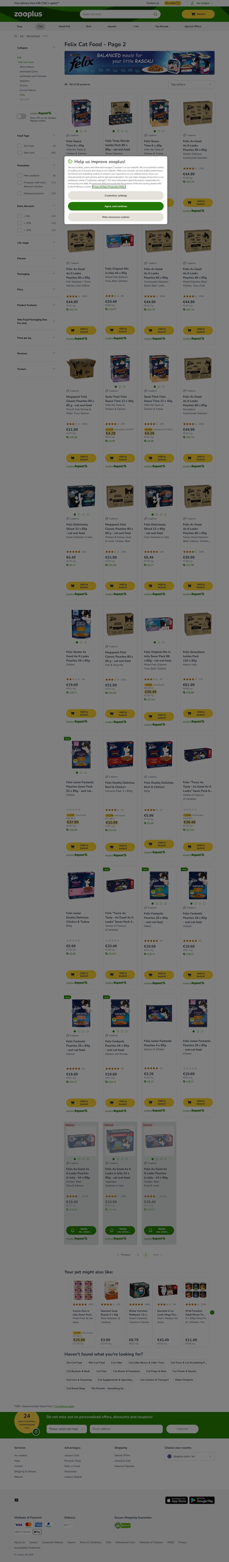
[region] (115, 190)
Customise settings (116, 195)
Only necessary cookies (116, 217)
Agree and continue (115, 206)
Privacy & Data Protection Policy (108, 186)
